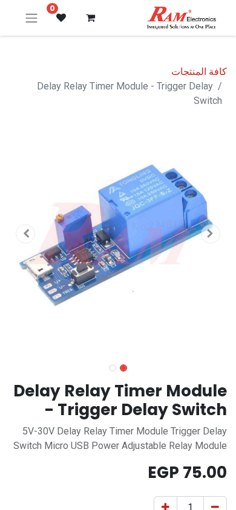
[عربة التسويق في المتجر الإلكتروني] (90, 17)
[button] (210, 234)
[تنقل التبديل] (31, 18)
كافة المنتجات (199, 71)
